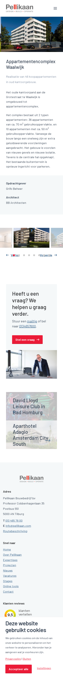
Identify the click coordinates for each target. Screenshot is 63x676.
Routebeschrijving (15, 531)
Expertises (10, 560)
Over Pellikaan (12, 554)
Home (7, 549)
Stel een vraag (25, 339)
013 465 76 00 (14, 520)
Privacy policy (13, 658)
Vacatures (9, 575)
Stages (7, 581)
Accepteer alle (18, 669)
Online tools (11, 586)
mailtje (32, 321)
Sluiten (27, 658)
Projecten (9, 565)
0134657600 (27, 326)
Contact (8, 591)
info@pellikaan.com (18, 526)
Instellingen (44, 668)
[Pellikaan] (19, 8)
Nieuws (8, 570)
